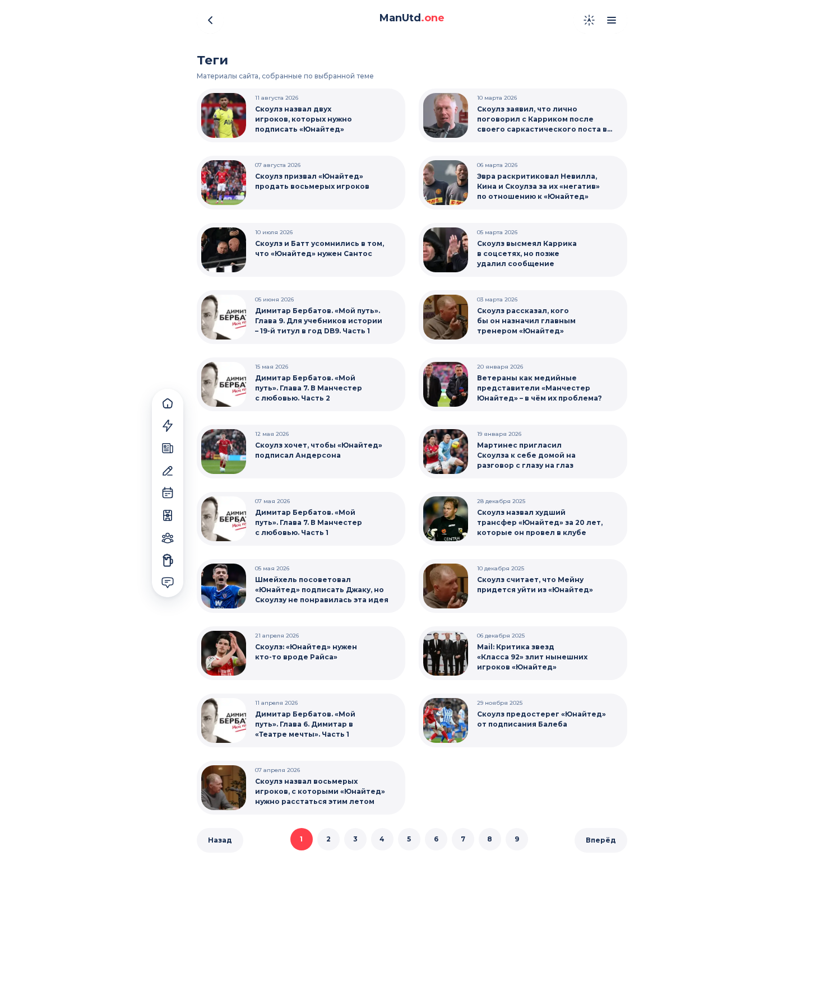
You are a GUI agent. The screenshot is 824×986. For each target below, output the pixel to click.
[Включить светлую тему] (589, 20)
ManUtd (412, 18)
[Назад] (210, 20)
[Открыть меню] (611, 20)
